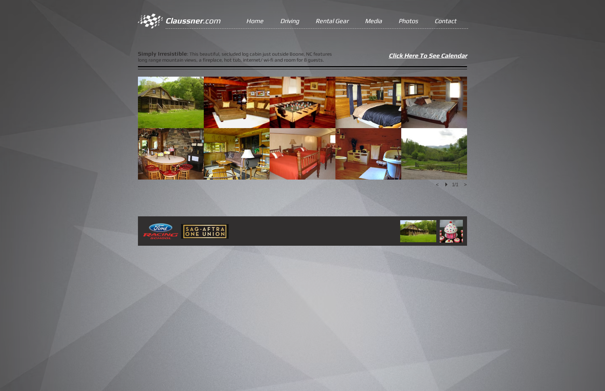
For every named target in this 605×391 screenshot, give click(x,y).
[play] (447, 184)
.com (192, 20)
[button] (171, 102)
